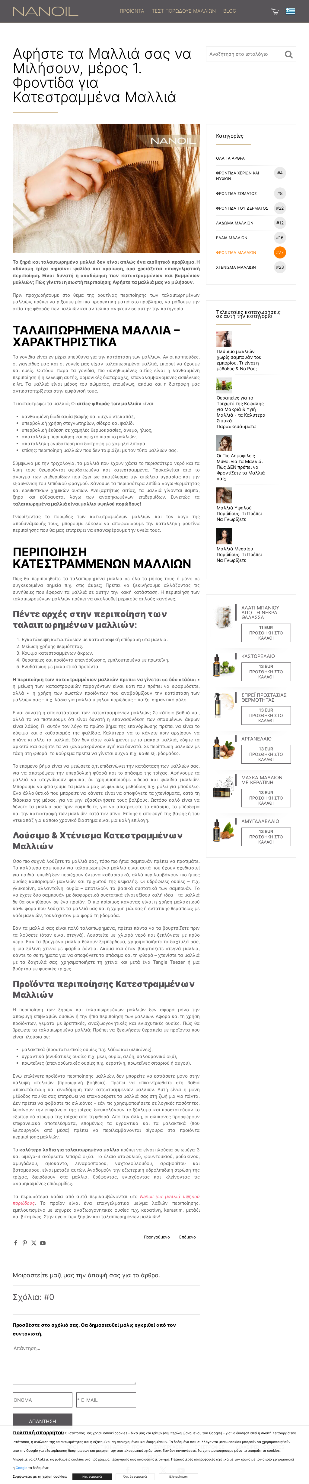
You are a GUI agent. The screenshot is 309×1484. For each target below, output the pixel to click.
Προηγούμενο (157, 1237)
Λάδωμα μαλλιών (250, 222)
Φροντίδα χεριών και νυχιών (249, 175)
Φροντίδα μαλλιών (250, 252)
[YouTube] (43, 1243)
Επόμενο (187, 1237)
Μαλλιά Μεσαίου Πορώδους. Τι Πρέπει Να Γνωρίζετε (239, 554)
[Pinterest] (25, 1243)
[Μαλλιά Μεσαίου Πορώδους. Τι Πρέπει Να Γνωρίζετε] (224, 536)
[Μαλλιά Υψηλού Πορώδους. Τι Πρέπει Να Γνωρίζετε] (224, 495)
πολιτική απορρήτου (38, 1432)
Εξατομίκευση (178, 1476)
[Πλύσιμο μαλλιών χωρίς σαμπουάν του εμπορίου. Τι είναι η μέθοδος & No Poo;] (224, 338)
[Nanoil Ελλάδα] (45, 11)
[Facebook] (16, 1243)
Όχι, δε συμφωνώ (135, 1476)
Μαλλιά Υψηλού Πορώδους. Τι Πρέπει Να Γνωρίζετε (239, 513)
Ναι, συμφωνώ (92, 1476)
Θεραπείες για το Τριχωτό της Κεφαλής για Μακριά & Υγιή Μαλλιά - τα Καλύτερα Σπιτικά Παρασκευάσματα (241, 412)
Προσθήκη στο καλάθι (266, 635)
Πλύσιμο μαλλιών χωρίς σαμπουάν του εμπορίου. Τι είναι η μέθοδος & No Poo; (239, 360)
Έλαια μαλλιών (250, 237)
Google (21, 1468)
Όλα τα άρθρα (230, 158)
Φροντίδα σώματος (249, 193)
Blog (229, 11)
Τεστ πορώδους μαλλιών (184, 11)
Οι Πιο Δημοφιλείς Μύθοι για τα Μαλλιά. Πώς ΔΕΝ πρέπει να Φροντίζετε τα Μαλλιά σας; (241, 467)
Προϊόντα (132, 11)
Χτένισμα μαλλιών (250, 267)
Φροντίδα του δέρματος (250, 208)
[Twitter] (34, 1243)
